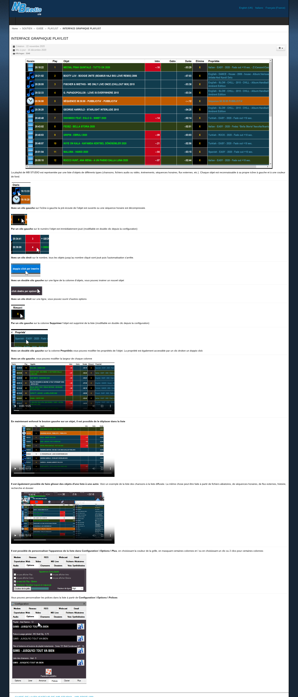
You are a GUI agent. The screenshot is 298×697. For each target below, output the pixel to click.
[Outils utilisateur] (289, 48)
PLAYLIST (44, 28)
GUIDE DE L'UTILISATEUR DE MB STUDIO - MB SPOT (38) (45, 693)
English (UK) (255, 7)
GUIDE (30, 28)
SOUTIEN (18, 28)
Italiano (268, 7)
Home (6, 28)
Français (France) (284, 7)
